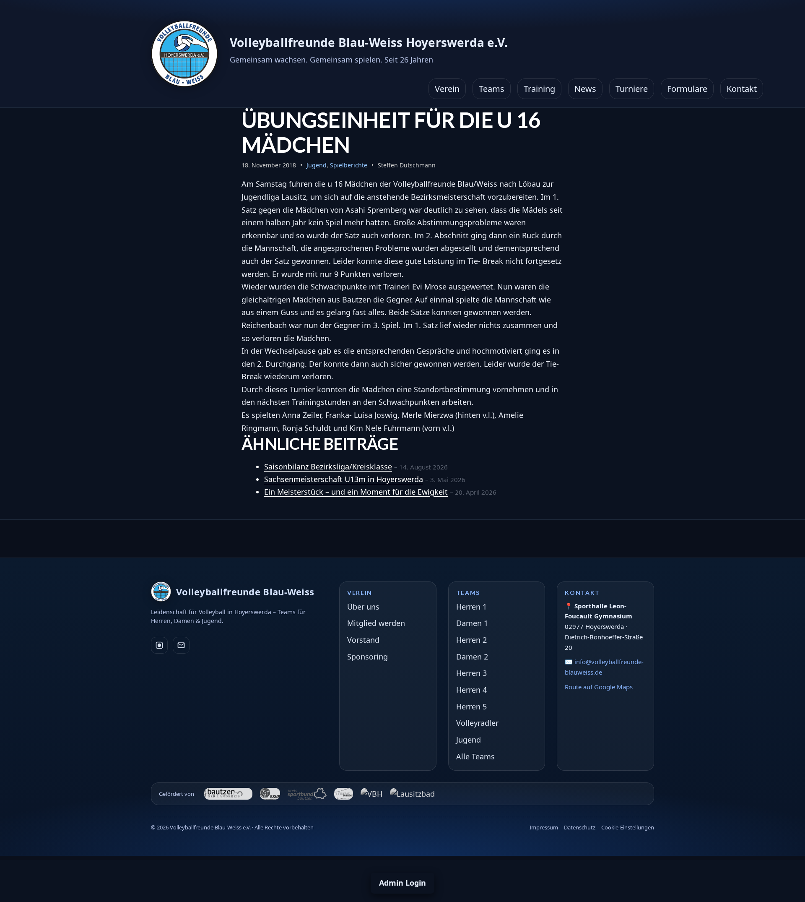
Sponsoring (367, 657)
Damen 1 (472, 623)
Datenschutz (579, 827)
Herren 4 (471, 690)
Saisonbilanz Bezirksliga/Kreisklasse (328, 466)
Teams (491, 88)
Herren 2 (471, 640)
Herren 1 (471, 607)
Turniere (631, 88)
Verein (447, 88)
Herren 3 (471, 673)
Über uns (363, 607)
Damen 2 (472, 657)
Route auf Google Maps (599, 687)
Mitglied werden (376, 623)
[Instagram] (159, 645)
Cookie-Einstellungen (627, 827)
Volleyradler (477, 723)
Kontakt (742, 88)
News (585, 88)
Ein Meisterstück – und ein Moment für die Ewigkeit (356, 492)
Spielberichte (348, 165)
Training (539, 88)
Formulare (687, 88)
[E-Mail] (181, 645)
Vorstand (363, 640)
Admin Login (402, 883)
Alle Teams (475, 756)
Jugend (316, 165)
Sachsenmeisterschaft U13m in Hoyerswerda (343, 479)
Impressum (544, 827)
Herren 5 (471, 706)
